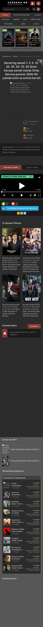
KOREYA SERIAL (35, 19)
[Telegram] (24, 213)
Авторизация (32, 3)
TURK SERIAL (8, 24)
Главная (5, 15)
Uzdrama (37, 15)
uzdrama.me (6, 56)
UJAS (25, 19)
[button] (11, 48)
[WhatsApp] (21, 213)
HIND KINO (5, 19)
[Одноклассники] (18, 213)
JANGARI (16, 19)
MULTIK (36, 24)
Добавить (34, 326)
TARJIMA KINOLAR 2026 (21, 15)
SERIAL (23, 24)
